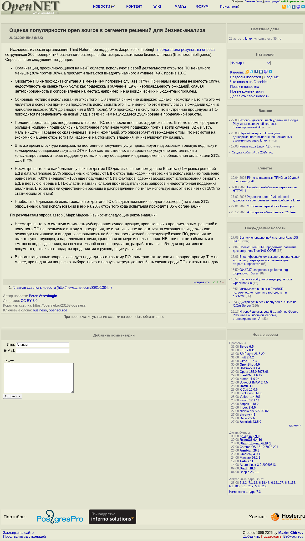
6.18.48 (264, 482)
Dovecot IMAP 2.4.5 (254, 382)
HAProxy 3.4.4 (250, 368)
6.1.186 (234, 486)
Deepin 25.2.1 (249, 472)
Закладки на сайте (18, 533)
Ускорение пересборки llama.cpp (270, 206)
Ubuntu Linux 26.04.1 (255, 443)
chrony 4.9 (247, 414)
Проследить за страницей (24, 536)
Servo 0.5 (247, 346)
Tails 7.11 (246, 461)
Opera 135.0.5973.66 (254, 371)
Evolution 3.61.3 (251, 393)
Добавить (251, 536)
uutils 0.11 (247, 350)
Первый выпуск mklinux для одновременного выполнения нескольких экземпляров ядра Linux (262, 136)
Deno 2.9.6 (247, 418)
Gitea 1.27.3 (248, 361)
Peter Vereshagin (43, 296)
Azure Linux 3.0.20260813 (258, 465)
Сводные (271, 77)
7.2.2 (243, 482)
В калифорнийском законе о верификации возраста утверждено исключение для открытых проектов (266, 260)
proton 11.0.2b (249, 379)
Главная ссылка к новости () (62, 287)
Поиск (224, 6)
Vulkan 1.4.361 (250, 397)
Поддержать (271, 536)
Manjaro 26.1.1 (250, 457)
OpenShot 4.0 (250, 364)
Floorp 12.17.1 (249, 400)
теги (235, 6)
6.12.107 (277, 482)
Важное (265, 111)
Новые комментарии (247, 91)
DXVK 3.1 (247, 386)
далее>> (295, 425)
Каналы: (237, 72)
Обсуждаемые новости (265, 228)
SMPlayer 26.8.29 (252, 354)
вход (259, 1)
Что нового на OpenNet (249, 82)
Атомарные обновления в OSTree (271, 212)
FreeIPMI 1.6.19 (251, 375)
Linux (249, 38)
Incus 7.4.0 (248, 407)
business (40, 310)
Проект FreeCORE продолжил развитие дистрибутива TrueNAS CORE (264, 248)
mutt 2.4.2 (247, 357)
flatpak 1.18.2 (249, 404)
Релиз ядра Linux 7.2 (254, 146)
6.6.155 (290, 482)
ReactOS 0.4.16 (251, 439)
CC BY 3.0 (29, 301)
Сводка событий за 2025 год (252, 152)
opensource (58, 310)
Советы (265, 168)
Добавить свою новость (249, 96)
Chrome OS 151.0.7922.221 (259, 447)
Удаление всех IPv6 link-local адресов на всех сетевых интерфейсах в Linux (266, 198)
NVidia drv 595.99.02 (254, 411)
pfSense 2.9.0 (249, 436)
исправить (201, 282)
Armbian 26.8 (249, 450)
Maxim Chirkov (290, 533)
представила (168, 49)
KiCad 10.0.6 (249, 389)
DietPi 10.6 (247, 468)
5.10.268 (261, 486)
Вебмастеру (293, 536)
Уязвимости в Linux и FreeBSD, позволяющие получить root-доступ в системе (260, 292)
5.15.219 (247, 486)
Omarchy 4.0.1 (250, 454)
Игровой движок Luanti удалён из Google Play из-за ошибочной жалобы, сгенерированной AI (265, 123)
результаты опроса (198, 49)
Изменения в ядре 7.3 (245, 492)
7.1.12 (253, 482)
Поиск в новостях (244, 87)
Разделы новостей (245, 77)
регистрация (272, 1)
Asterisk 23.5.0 (250, 422)
